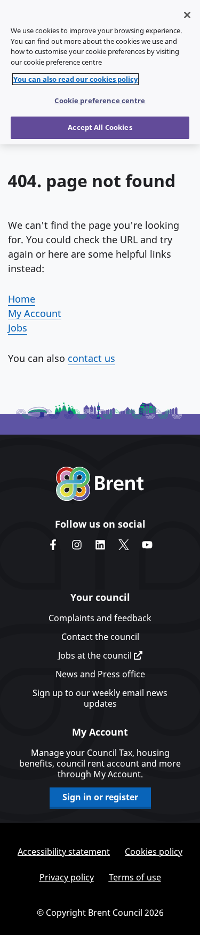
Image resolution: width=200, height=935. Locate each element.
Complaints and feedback (100, 618)
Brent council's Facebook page (53, 544)
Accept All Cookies (100, 127)
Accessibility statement (64, 851)
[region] (100, 72)
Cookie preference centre (99, 100)
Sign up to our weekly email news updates (100, 698)
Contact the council (100, 636)
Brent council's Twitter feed (123, 544)
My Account (34, 313)
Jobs (17, 327)
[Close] (187, 15)
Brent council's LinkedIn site (100, 544)
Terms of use (135, 877)
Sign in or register (100, 797)
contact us (91, 358)
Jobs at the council (96, 655)
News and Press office (100, 674)
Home (21, 298)
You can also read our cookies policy (75, 79)
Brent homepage (100, 484)
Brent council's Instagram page (76, 544)
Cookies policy (153, 851)
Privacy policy (66, 877)
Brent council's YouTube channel (147, 544)
